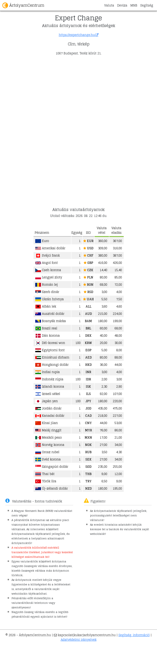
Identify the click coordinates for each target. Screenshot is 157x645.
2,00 (104, 379)
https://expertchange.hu (77, 35)
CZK (89, 270)
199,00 (117, 321)
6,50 (104, 481)
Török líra (48, 481)
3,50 (104, 452)
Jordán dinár (51, 408)
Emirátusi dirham (55, 357)
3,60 (104, 306)
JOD (88, 408)
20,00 (103, 342)
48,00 (118, 335)
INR (88, 372)
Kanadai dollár (52, 415)
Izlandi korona (52, 386)
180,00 (102, 321)
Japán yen (49, 401)
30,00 (118, 342)
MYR (88, 430)
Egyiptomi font (53, 350)
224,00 (117, 313)
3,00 (104, 292)
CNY (88, 423)
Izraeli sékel (50, 393)
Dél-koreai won (53, 342)
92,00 (103, 393)
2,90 (119, 386)
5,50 (104, 299)
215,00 (102, 313)
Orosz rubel (50, 452)
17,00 (103, 437)
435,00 (102, 408)
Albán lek (48, 306)
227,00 (117, 415)
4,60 (119, 306)
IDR (88, 379)
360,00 (102, 241)
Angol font (49, 262)
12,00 (118, 474)
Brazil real (49, 328)
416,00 (102, 262)
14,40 (103, 270)
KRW (88, 342)
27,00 (103, 444)
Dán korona (50, 335)
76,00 (103, 430)
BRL (88, 328)
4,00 (119, 292)
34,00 (118, 444)
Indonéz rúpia (52, 379)
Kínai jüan (49, 423)
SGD (88, 466)
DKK (88, 335)
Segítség (146, 5)
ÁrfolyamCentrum (26, 5)
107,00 (117, 393)
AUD (88, 313)
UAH (90, 299)
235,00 (102, 466)
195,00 (117, 488)
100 (78, 342)
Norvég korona (52, 444)
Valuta (109, 5)
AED (88, 357)
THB (88, 474)
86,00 (118, 430)
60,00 (103, 328)
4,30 (119, 452)
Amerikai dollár (53, 248)
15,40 (118, 270)
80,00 (103, 277)
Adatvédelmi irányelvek (78, 639)
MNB (133, 5)
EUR (89, 241)
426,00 (117, 262)
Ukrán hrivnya (52, 299)
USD (89, 248)
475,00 (117, 408)
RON (89, 284)
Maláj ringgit (51, 430)
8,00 (119, 350)
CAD (88, 415)
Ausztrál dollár (52, 313)
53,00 (118, 423)
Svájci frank (50, 255)
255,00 (117, 466)
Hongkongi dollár (55, 364)
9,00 (104, 474)
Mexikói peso (51, 437)
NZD (88, 488)
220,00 (117, 401)
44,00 (118, 364)
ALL (88, 306)
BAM (88, 321)
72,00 (118, 284)
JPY (88, 401)
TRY (88, 481)
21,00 (118, 437)
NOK (88, 444)
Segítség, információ (134, 635)
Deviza (122, 5)
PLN (89, 277)
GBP (90, 262)
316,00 (117, 248)
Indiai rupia (50, 372)
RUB (88, 452)
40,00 (103, 335)
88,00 (118, 357)
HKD (88, 364)
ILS (88, 393)
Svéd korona (51, 459)
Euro (45, 241)
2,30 (104, 386)
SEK (88, 459)
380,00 (102, 255)
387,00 (117, 255)
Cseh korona (51, 270)
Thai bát (48, 474)
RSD (90, 292)
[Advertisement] (78, 85)
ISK (88, 386)
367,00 (117, 241)
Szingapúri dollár (54, 466)
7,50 (119, 299)
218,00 (102, 415)
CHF (89, 255)
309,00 (102, 248)
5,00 (104, 350)
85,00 (118, 277)
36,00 (103, 364)
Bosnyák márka (53, 321)
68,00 (103, 284)
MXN (88, 437)
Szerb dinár (50, 292)
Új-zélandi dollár (54, 488)
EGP (88, 350)
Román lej (49, 284)
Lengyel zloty (51, 277)
